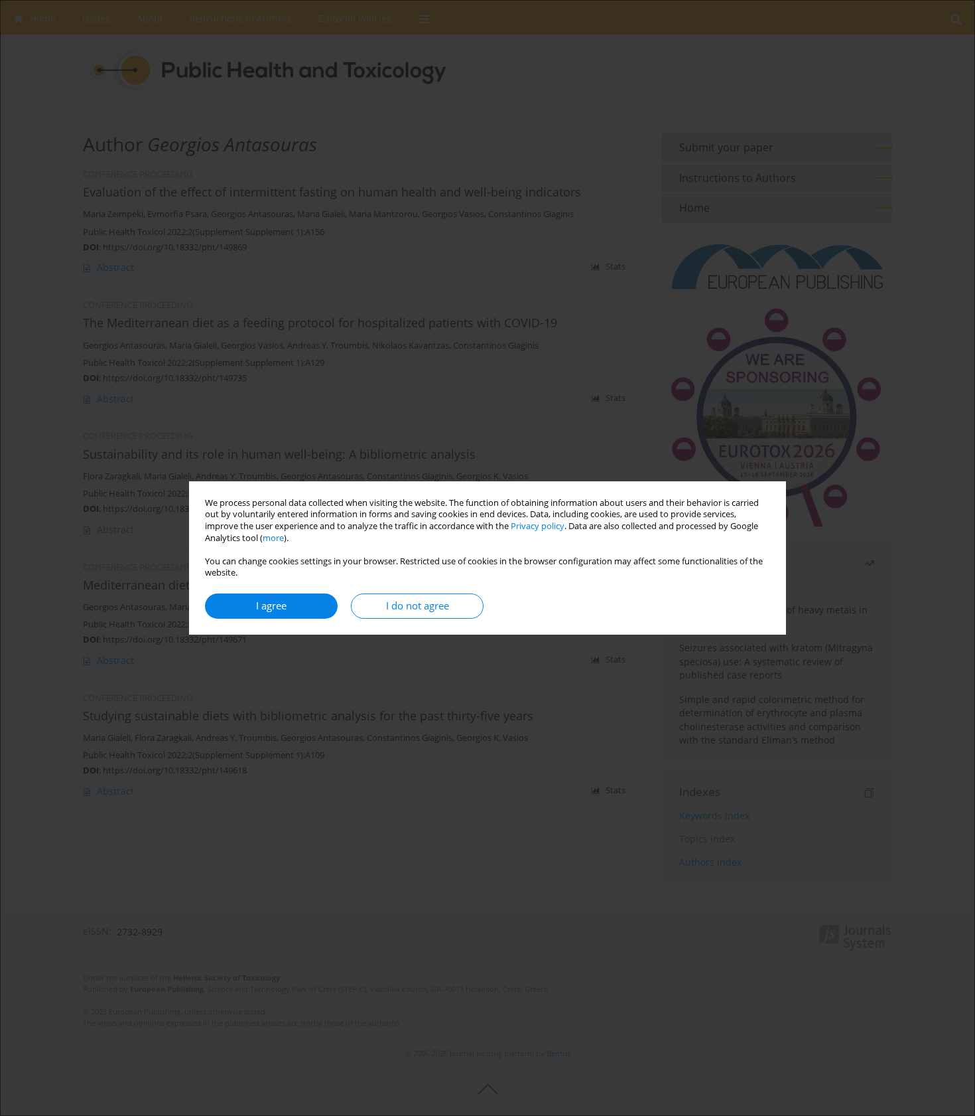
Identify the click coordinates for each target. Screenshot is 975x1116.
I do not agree (417, 606)
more (273, 538)
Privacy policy (537, 526)
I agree (271, 606)
